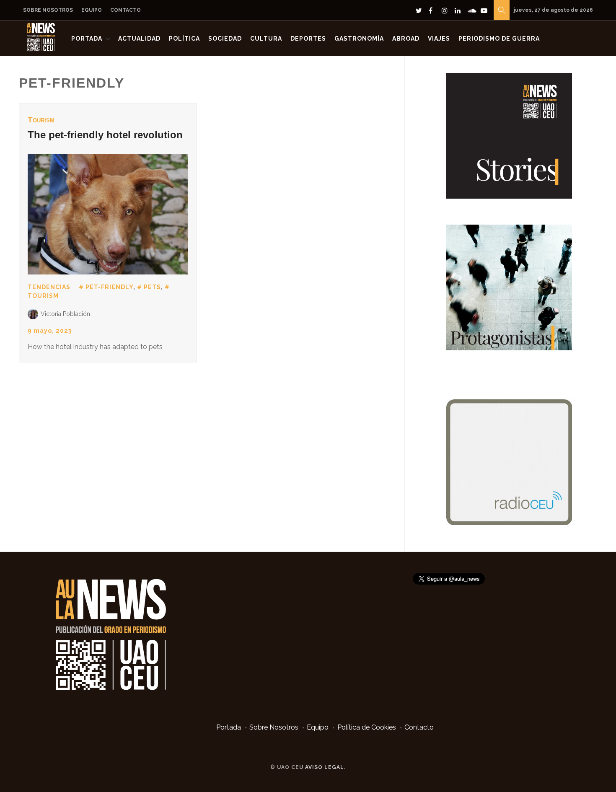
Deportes (308, 38)
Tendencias (49, 287)
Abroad (405, 38)
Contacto (125, 10)
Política (184, 38)
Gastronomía (359, 38)
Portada (86, 38)
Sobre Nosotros (48, 10)
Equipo (91, 10)
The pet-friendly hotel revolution (105, 134)
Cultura (266, 38)
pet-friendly (109, 287)
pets (152, 287)
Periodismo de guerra (499, 38)
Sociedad (225, 38)
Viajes (439, 38)
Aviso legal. (325, 767)
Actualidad (139, 38)
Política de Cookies (366, 727)
